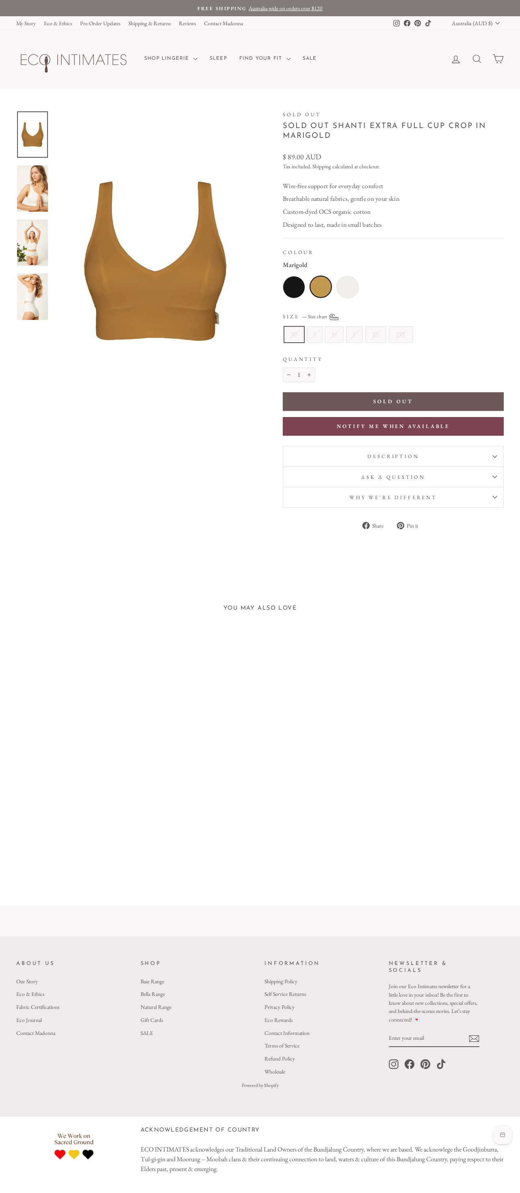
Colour (298, 252)
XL (376, 334)
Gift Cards (152, 1020)
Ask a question (393, 477)
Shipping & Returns (149, 23)
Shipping (321, 166)
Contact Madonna (223, 23)
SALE (310, 58)
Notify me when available (393, 426)
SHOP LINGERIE (167, 58)
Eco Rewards (278, 1020)
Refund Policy (279, 1058)
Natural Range (156, 1006)
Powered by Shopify (260, 1085)
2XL (401, 334)
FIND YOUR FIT (261, 58)
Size (305, 316)
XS (294, 334)
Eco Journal (29, 1020)
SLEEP (218, 58)
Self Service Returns (285, 993)
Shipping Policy (280, 981)
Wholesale (274, 1071)
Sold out (302, 114)
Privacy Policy (279, 1006)
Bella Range (153, 993)
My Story (26, 23)
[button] (61, 832)
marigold (321, 287)
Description (393, 456)
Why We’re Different (393, 497)
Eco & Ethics (58, 23)
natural (347, 287)
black (294, 287)
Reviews (187, 23)
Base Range (152, 981)
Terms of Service (281, 1045)
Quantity (303, 359)
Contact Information (287, 1033)
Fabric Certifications (37, 1006)
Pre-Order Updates (100, 23)
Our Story (27, 981)
